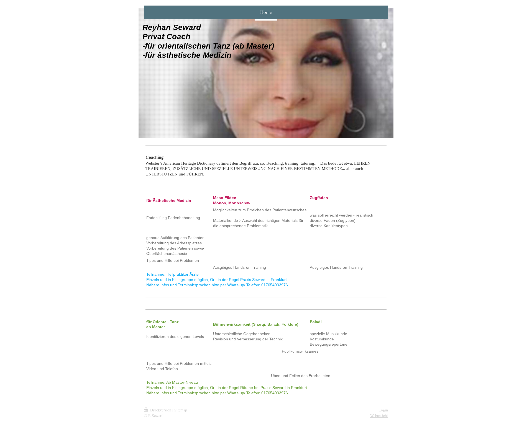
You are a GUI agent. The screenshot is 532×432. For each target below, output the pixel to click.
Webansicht (379, 415)
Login (383, 410)
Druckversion (160, 410)
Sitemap (180, 410)
